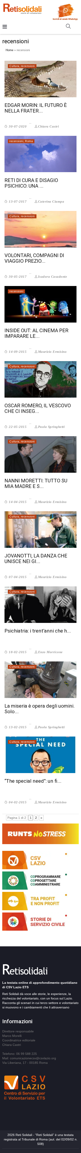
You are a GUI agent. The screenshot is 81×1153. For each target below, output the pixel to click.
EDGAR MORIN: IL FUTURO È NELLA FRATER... (35, 108)
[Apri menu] (4, 27)
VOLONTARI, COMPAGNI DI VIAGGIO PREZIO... (34, 258)
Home (9, 50)
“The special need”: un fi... (32, 781)
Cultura (14, 66)
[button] (70, 27)
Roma (29, 141)
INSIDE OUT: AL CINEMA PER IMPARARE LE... (36, 333)
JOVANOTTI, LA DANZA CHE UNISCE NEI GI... (35, 558)
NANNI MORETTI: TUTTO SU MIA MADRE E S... (35, 483)
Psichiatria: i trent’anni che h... (37, 631)
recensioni (28, 66)
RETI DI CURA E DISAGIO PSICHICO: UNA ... (31, 183)
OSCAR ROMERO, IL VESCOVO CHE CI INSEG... (37, 408)
